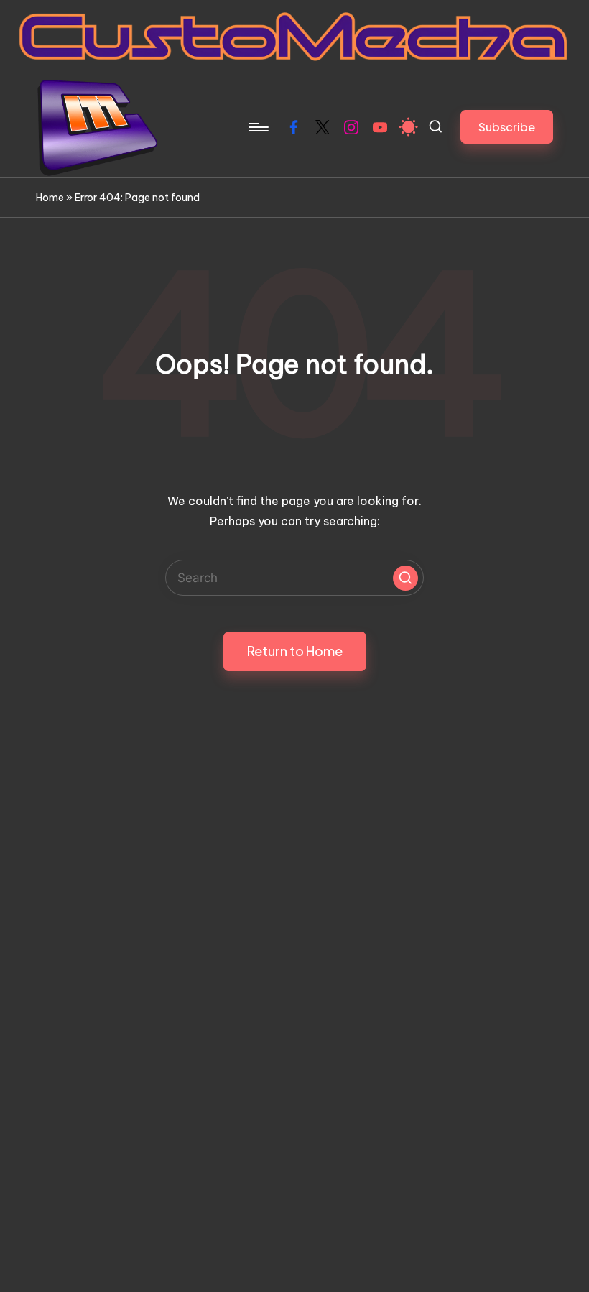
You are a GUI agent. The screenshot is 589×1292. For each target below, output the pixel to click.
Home (50, 197)
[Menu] (257, 127)
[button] (506, 127)
